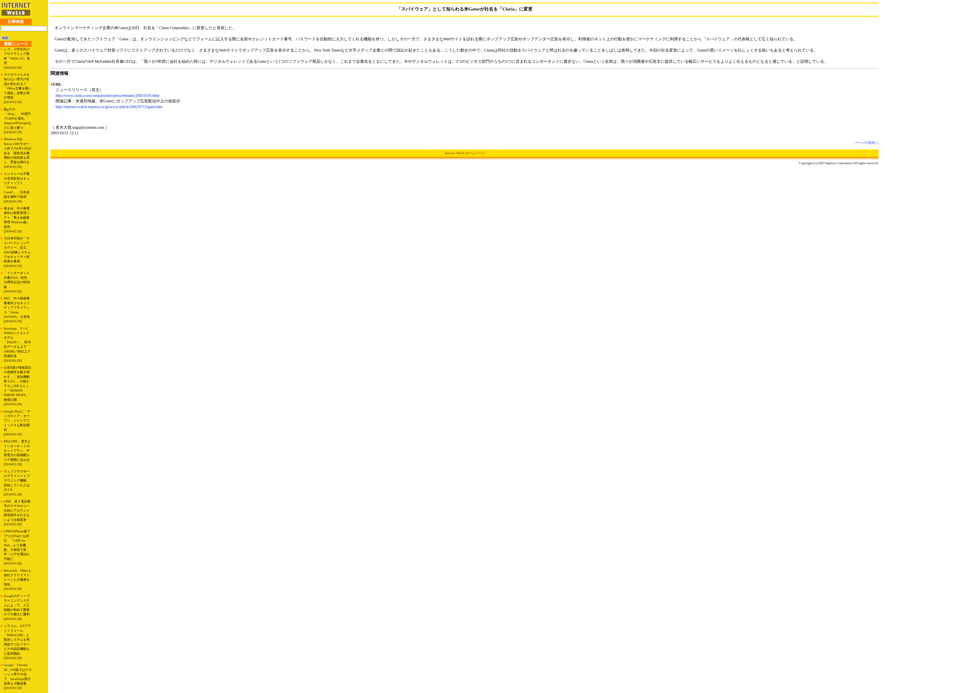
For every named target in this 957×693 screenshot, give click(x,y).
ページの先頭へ (866, 142)
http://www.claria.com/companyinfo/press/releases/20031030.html (107, 95)
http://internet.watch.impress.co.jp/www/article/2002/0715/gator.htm (109, 107)
